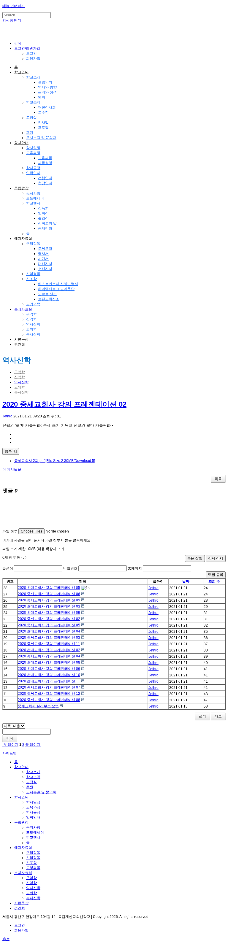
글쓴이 (7, 568)
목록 (218, 479)
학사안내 (21, 143)
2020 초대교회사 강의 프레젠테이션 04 (49, 631)
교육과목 (45, 158)
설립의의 (45, 82)
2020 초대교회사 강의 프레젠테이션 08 (49, 662)
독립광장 (21, 188)
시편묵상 (21, 339)
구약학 (31, 314)
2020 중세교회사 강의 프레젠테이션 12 (49, 694)
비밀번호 (70, 568)
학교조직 (33, 102)
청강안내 (45, 183)
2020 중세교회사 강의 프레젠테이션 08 (49, 700)
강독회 (43, 208)
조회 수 (214, 581)
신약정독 (33, 274)
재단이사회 (47, 107)
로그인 (31, 53)
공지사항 (33, 193)
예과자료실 (23, 238)
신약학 (31, 319)
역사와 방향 (47, 87)
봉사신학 (33, 334)
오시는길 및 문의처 (41, 138)
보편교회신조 (48, 299)
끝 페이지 (33, 745)
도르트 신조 (47, 294)
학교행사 (33, 203)
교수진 (43, 112)
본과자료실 (23, 309)
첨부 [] (11, 451)
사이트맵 (9, 753)
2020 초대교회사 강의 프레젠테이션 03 (49, 606)
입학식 (43, 213)
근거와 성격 (47, 92)
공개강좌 (45, 228)
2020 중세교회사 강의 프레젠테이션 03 (49, 637)
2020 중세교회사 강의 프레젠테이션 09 (49, 600)
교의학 (31, 329)
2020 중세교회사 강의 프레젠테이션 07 (49, 687)
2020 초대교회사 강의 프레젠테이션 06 (49, 669)
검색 (9, 738)
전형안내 (45, 178)
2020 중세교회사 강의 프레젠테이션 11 (49, 644)
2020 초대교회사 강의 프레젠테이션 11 (49, 681)
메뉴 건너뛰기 (13, 6)
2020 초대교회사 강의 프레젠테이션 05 (49, 588)
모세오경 (45, 249)
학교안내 (21, 72)
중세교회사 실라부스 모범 (38, 706)
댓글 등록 (215, 575)
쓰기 (202, 716)
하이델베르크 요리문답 (56, 289)
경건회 (19, 344)
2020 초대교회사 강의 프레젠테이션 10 (49, 675)
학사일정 (33, 148)
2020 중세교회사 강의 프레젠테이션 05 (49, 625)
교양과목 (33, 304)
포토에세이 (35, 198)
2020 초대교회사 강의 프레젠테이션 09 (49, 613)
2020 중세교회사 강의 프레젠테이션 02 (64, 404)
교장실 (31, 117)
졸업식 (43, 218)
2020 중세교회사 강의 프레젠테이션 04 (49, 656)
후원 (29, 133)
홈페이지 (135, 568)
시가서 (43, 259)
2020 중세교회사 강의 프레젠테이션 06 (49, 594)
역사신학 (33, 324)
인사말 (43, 122)
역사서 (43, 254)
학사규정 (33, 168)
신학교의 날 (47, 223)
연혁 (41, 97)
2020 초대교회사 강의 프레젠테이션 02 (49, 650)
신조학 (31, 279)
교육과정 (33, 153)
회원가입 (33, 58)
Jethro (7, 416)
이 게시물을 (11, 469)
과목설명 (45, 163)
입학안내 (33, 173)
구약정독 (33, 243)
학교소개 (33, 77)
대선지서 (45, 264)
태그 (218, 716)
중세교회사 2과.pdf (54, 461)
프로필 (43, 127)
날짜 (185, 581)
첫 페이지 (10, 745)
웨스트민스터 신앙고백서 (58, 284)
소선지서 (45, 269)
